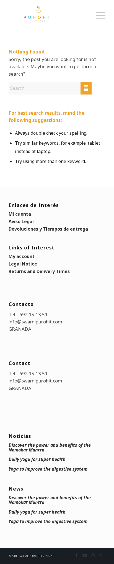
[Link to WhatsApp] (101, 555)
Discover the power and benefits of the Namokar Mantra (50, 447)
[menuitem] (97, 21)
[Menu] (97, 21)
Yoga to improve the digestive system (48, 469)
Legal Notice (23, 264)
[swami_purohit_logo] (47, 14)
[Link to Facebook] (76, 555)
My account (22, 256)
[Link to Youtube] (85, 555)
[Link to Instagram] (93, 555)
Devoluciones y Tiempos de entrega (48, 229)
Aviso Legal (21, 221)
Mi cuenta (20, 214)
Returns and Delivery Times (39, 271)
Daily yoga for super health (37, 459)
